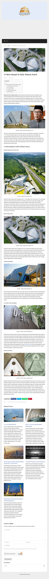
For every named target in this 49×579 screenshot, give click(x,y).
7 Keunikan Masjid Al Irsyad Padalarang (35, 461)
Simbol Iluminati (10, 91)
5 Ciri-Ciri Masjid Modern (10, 424)
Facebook (14, 398)
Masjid (9, 45)
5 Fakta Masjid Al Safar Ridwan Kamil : (13, 84)
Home (5, 45)
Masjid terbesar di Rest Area (12, 86)
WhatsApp (25, 398)
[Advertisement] (24, 29)
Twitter (19, 398)
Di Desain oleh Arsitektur (11, 90)
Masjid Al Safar (29, 344)
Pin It (30, 398)
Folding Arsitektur (10, 88)
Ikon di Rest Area (10, 87)
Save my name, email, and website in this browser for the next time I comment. (21, 548)
